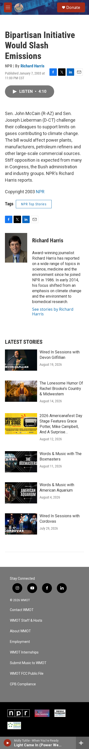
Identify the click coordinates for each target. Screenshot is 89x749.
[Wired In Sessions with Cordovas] (21, 524)
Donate (73, 7)
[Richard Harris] (16, 248)
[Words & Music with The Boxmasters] (21, 461)
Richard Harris (32, 65)
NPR (40, 191)
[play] (7, 742)
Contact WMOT (22, 610)
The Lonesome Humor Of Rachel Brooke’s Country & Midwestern (61, 388)
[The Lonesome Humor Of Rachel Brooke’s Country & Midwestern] (21, 391)
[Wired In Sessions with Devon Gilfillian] (21, 360)
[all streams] (82, 743)
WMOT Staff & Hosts (26, 620)
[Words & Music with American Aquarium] (21, 492)
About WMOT (20, 631)
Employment (20, 642)
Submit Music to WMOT (28, 663)
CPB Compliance (23, 684)
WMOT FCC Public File (27, 673)
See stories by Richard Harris (52, 311)
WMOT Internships (24, 652)
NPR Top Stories (33, 204)
